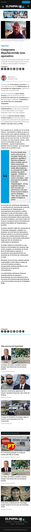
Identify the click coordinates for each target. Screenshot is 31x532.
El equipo (26, 521)
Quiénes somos (8, 521)
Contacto (12, 523)
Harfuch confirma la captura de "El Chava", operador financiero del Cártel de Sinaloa (15, 393)
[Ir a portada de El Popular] (15, 7)
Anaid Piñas (3, 423)
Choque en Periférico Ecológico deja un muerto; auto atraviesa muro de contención (15, 419)
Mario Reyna (11, 77)
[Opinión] (15, 14)
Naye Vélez (3, 397)
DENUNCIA (26, 2)
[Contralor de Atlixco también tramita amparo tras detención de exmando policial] (15, 356)
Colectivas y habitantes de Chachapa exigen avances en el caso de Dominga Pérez (14, 505)
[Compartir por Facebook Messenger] (17, 69)
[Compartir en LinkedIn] (20, 69)
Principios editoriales (17, 521)
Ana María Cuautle (5, 371)
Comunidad (9, 509)
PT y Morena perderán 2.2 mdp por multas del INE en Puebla (13, 453)
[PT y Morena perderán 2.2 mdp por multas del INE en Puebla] (15, 443)
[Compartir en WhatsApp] (8, 69)
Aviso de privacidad (20, 523)
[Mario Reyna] (3, 78)
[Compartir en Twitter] (5, 69)
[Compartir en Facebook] (2, 69)
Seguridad (5, 46)
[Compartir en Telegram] (11, 69)
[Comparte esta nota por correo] (14, 69)
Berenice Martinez (5, 457)
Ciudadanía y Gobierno (15, 457)
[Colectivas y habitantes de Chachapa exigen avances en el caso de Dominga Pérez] (15, 493)
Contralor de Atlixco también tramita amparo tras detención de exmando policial (13, 367)
